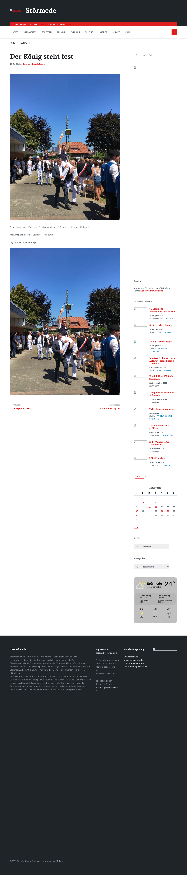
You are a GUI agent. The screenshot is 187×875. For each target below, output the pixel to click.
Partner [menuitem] (102, 32)
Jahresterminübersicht (152, 290)
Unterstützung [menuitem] (20, 24)
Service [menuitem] (116, 32)
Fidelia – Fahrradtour (160, 341)
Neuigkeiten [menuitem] (30, 32)
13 (156, 506)
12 (149, 506)
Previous (17, 405)
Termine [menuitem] (61, 32)
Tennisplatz (169, 318)
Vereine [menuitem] (89, 32)
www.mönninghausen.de (135, 666)
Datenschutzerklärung (106, 652)
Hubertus (26, 64)
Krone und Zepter (110, 408)
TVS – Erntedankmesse (161, 409)
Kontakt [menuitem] (33, 24)
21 (162, 511)
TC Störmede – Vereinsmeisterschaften (162, 310)
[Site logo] (15, 10)
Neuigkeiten (25, 43)
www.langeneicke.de (133, 660)
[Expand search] (174, 32)
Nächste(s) (114, 405)
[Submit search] (173, 55)
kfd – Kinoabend (157, 458)
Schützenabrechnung (160, 325)
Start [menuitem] (15, 32)
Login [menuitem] (128, 32)
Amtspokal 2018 (22, 408)
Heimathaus (167, 435)
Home (12, 43)
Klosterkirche (164, 465)
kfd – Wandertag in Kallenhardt (159, 443)
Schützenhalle (164, 332)
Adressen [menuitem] (47, 32)
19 (149, 511)
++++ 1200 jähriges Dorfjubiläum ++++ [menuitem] (56, 24)
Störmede (41, 10)
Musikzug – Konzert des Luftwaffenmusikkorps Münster (162, 361)
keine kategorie (38, 64)
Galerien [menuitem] (75, 32)
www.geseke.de (131, 656)
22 (168, 511)
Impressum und (103, 649)
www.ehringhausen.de (134, 663)
